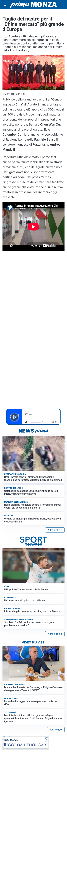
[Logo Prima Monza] (33, 4)
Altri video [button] (56, 729)
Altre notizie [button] (55, 530)
